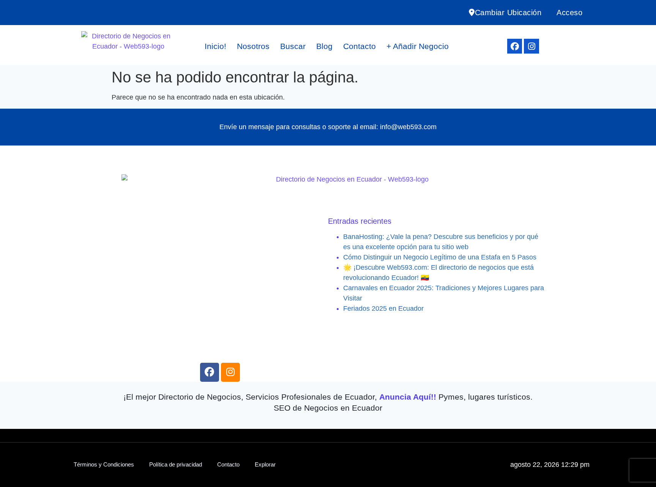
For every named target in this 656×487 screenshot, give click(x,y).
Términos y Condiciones (104, 464)
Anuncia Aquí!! (407, 396)
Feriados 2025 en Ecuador (383, 308)
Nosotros (253, 46)
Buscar (293, 46)
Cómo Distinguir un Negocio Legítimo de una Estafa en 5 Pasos (439, 257)
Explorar (265, 464)
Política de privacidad (175, 464)
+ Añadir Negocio (417, 46)
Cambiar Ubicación (508, 12)
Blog (324, 46)
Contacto (359, 46)
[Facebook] (514, 46)
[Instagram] (531, 46)
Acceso (569, 12)
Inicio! (215, 46)
